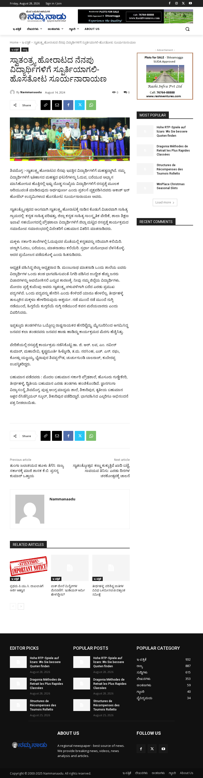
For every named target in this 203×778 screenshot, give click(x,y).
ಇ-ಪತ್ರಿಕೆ (26, 42)
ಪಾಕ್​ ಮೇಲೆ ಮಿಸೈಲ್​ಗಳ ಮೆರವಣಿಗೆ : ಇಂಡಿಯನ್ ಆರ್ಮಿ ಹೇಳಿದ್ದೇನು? (68, 590)
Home (14, 42)
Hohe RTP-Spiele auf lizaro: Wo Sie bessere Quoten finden (172, 131)
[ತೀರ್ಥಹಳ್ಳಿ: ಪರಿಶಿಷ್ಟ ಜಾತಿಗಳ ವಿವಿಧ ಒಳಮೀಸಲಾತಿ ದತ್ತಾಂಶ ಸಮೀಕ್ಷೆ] (111, 568)
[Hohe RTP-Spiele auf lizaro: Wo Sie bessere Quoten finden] (145, 131)
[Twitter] (183, 3)
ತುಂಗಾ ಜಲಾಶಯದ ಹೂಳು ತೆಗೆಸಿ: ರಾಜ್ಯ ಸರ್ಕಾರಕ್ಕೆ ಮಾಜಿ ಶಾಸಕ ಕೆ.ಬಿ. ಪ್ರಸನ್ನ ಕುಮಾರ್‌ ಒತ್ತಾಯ (37, 470)
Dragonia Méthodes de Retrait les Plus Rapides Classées (173, 150)
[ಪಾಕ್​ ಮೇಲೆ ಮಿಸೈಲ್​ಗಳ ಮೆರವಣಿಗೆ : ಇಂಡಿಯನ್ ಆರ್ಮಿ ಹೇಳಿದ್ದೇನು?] (69, 568)
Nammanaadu (31, 92)
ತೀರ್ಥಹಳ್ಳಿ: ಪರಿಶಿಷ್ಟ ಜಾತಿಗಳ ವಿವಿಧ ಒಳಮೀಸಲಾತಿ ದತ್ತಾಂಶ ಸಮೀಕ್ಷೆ (108, 590)
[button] (187, 29)
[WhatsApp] (91, 105)
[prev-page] (13, 606)
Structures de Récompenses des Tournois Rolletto (170, 169)
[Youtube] (190, 3)
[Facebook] (170, 3)
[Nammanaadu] (13, 92)
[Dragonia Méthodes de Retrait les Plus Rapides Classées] (145, 150)
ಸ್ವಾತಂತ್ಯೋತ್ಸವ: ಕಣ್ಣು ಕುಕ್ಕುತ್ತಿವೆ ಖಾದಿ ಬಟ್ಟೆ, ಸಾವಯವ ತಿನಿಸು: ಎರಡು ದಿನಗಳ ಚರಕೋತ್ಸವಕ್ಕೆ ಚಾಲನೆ (101, 470)
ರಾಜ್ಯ (25, 49)
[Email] (57, 105)
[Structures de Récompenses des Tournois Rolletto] (145, 169)
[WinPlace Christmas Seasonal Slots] (145, 188)
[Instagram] (176, 3)
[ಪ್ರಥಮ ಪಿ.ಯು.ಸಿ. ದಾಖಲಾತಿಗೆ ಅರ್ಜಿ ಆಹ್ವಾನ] (28, 568)
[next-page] (21, 606)
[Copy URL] (46, 105)
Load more (163, 202)
